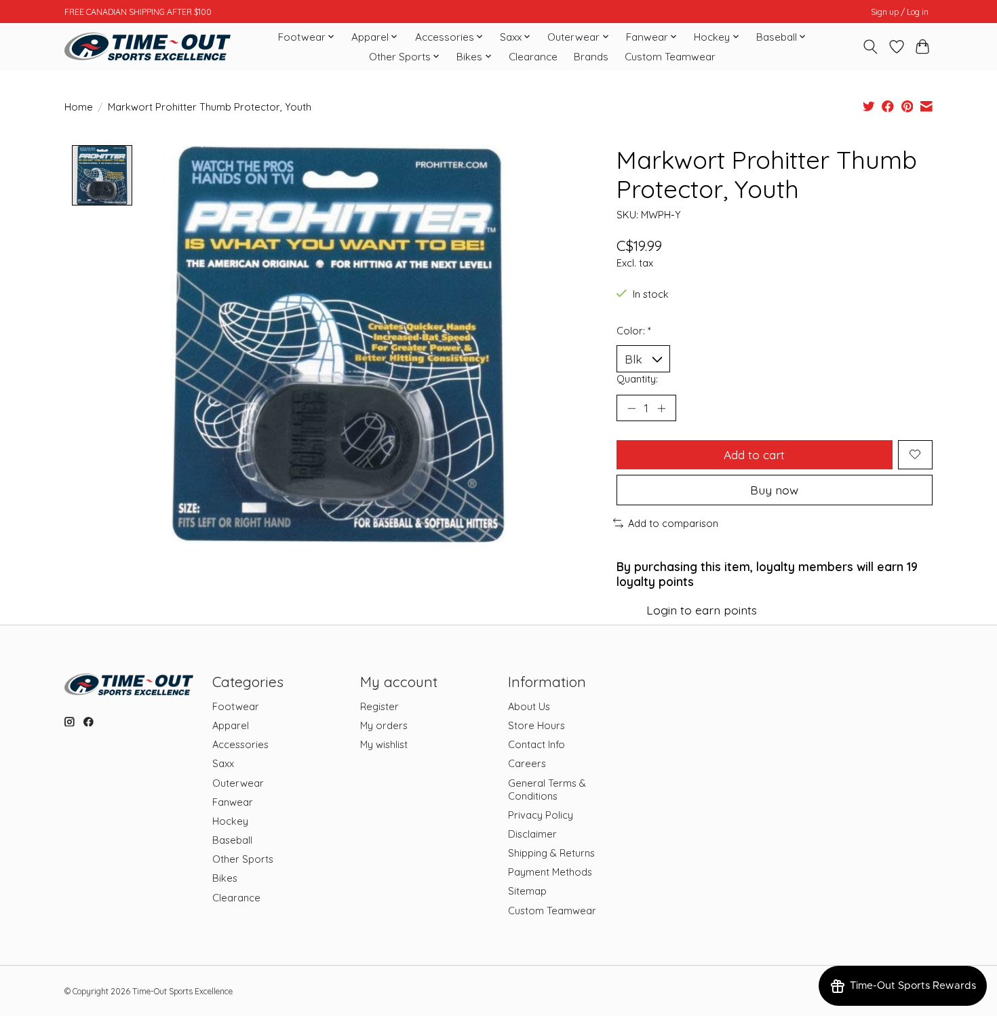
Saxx (223, 763)
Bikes (224, 878)
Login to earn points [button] (701, 609)
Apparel (230, 725)
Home (78, 106)
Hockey (230, 821)
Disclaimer (532, 833)
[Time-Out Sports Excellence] (147, 46)
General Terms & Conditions (547, 789)
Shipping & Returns (551, 852)
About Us (529, 706)
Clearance (533, 56)
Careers (527, 763)
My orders (384, 725)
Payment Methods (550, 871)
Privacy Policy (540, 814)
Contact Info (536, 744)
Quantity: (637, 378)
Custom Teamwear (670, 56)
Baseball (232, 840)
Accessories (240, 744)
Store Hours (536, 725)
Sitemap (527, 890)
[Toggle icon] (870, 47)
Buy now (774, 489)
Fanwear (232, 802)
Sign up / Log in (899, 12)
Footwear (235, 706)
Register (379, 706)
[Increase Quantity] (661, 408)
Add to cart (754, 454)
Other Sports (242, 859)
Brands (591, 56)
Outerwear (238, 783)
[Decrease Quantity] (631, 408)
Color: (634, 330)
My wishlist (384, 744)
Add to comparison (673, 523)
